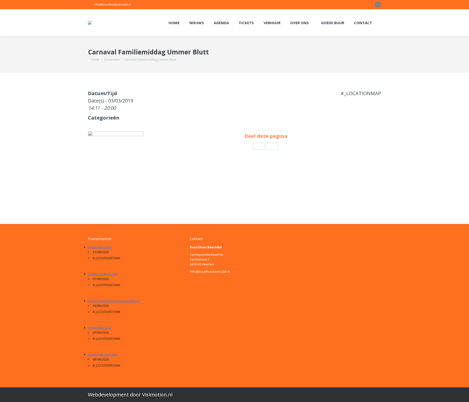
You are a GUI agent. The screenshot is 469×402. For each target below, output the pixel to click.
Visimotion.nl (157, 394)
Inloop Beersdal (99, 247)
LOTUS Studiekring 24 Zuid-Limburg (113, 301)
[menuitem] (174, 23)
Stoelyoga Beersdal (102, 274)
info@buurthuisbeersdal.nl (112, 4)
